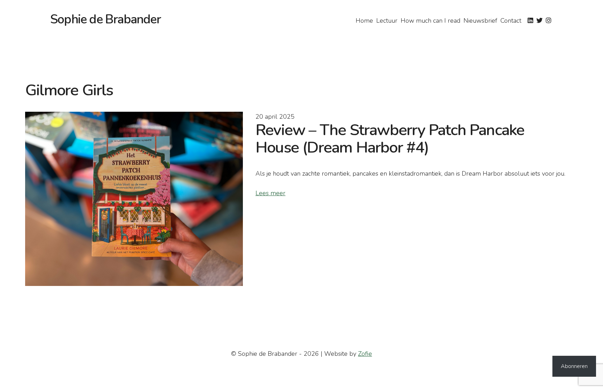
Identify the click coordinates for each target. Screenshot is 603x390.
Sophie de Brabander (105, 19)
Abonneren (574, 366)
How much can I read (430, 20)
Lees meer (270, 193)
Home (364, 20)
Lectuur (386, 20)
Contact (510, 20)
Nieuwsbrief (480, 20)
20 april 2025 (275, 116)
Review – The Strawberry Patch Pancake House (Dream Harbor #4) (389, 138)
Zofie (365, 353)
